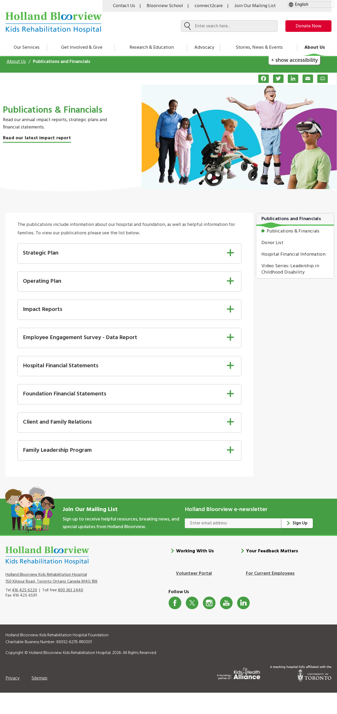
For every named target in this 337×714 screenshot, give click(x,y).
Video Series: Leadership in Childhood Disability (290, 269)
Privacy (12, 678)
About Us (314, 47)
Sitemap (39, 678)
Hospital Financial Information (293, 254)
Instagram (209, 603)
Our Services (26, 47)
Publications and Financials (291, 219)
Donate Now (308, 26)
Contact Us (124, 6)
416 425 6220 (24, 590)
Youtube (226, 603)
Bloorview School (165, 6)
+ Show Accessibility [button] (294, 60)
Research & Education (152, 47)
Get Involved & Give (81, 47)
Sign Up (300, 523)
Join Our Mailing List (255, 6)
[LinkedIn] (291, 79)
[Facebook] (261, 79)
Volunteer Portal (194, 573)
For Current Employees (270, 573)
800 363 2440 (70, 590)
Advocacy (204, 47)
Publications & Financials (293, 231)
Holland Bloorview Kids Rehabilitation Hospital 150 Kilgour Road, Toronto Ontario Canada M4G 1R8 (51, 578)
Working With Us (195, 551)
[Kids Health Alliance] (238, 673)
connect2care (209, 6)
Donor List (272, 243)
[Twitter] (276, 79)
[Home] (54, 22)
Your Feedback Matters (272, 551)
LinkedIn (243, 603)
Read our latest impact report (37, 138)
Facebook (174, 603)
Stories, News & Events (259, 47)
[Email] (305, 79)
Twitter (192, 603)
